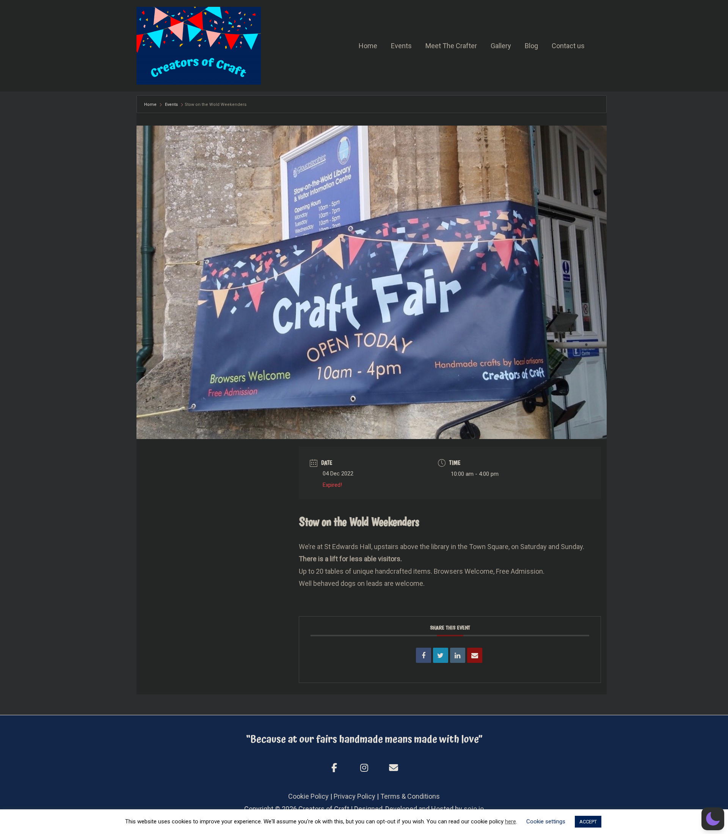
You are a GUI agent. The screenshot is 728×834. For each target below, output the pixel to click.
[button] (712, 818)
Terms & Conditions (410, 796)
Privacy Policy (354, 796)
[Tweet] (440, 655)
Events (401, 46)
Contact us (568, 46)
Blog (531, 46)
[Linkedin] (457, 655)
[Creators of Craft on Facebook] (334, 768)
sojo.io (474, 809)
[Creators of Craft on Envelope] (393, 768)
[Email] (474, 655)
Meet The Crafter (451, 46)
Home (368, 46)
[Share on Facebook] (423, 655)
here (510, 821)
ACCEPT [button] (588, 822)
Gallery (501, 46)
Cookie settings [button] (545, 821)
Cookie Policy (308, 796)
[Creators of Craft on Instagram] (364, 768)
